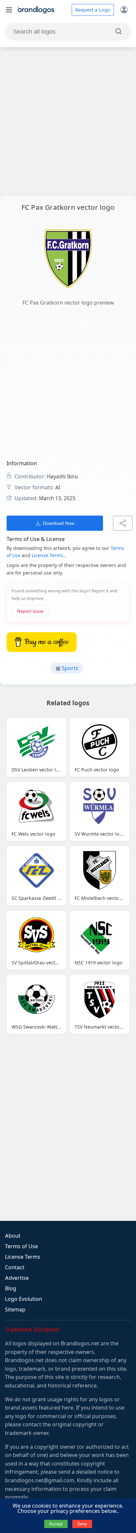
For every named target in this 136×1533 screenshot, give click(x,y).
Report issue (30, 611)
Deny (82, 1523)
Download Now (58, 523)
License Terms (22, 1256)
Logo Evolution (23, 1299)
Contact (14, 1267)
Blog (10, 1288)
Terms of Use (21, 1246)
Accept (56, 1523)
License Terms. (48, 555)
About (12, 1235)
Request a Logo (92, 10)
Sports (69, 668)
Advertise (17, 1278)
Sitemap (15, 1309)
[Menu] (9, 10)
